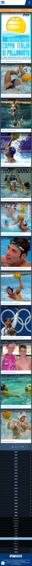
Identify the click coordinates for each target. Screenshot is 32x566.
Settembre (16, 526)
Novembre (16, 520)
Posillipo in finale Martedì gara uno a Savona (13, 165)
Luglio (16, 531)
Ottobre (16, 523)
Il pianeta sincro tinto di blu (9, 372)
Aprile (16, 538)
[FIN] (14, 2)
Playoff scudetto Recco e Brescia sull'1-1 (12, 407)
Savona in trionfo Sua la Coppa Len (10, 303)
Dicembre (16, 518)
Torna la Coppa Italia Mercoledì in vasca (12, 61)
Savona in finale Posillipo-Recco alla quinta (12, 199)
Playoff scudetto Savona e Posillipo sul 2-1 (12, 234)
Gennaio (16, 546)
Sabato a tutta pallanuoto (8, 441)
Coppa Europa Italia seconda (9, 130)
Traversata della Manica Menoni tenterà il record (14, 268)
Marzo (16, 541)
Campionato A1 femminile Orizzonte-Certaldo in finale (16, 96)
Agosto (16, 528)
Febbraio (16, 543)
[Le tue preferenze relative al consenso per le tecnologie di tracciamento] (2, 563)
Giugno (16, 533)
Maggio (16, 536)
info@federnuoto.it (6, 562)
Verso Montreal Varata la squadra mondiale (13, 338)
